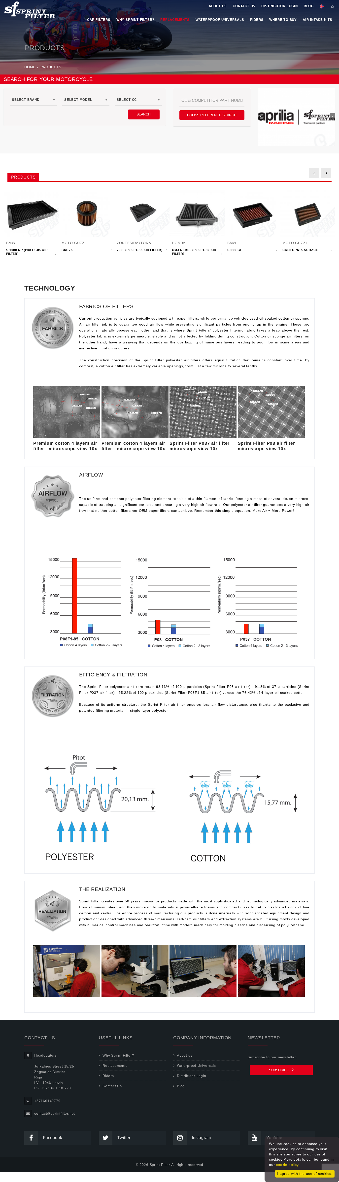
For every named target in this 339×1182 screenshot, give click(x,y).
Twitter (124, 1138)
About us (218, 6)
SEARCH (143, 114)
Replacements (175, 20)
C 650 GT (234, 250)
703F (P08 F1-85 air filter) (140, 250)
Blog (309, 6)
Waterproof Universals (220, 20)
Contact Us (244, 6)
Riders (257, 20)
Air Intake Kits (317, 20)
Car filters (98, 20)
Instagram (201, 1138)
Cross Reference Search (212, 115)
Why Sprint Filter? (135, 20)
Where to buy (283, 20)
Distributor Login (279, 6)
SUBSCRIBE (279, 1070)
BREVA (67, 250)
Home (29, 67)
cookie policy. (288, 1165)
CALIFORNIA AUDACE (300, 250)
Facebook (52, 1138)
